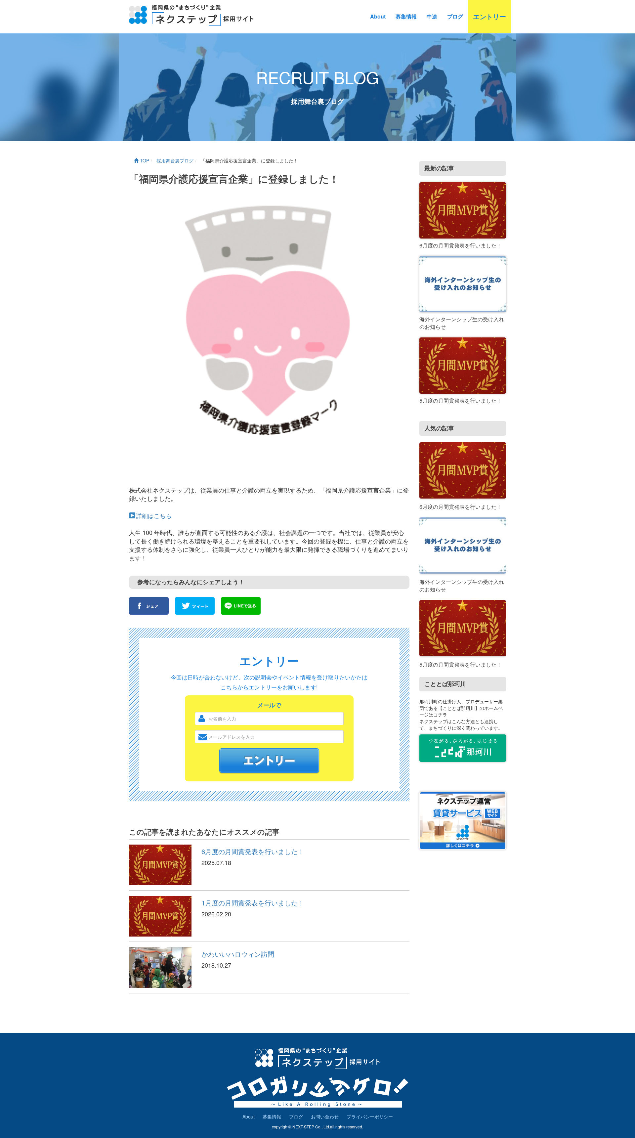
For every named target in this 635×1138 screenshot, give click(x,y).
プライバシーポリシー (370, 1116)
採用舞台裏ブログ (174, 160)
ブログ (455, 16)
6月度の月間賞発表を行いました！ (252, 851)
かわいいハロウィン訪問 (237, 954)
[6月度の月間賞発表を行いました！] (160, 865)
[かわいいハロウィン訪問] (160, 967)
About (378, 16)
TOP (144, 160)
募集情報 (406, 16)
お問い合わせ (325, 1116)
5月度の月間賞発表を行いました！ (460, 400)
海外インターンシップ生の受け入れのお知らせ (461, 322)
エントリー (489, 16)
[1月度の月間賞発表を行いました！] (160, 916)
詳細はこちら (154, 515)
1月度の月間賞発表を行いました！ (252, 902)
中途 (432, 16)
